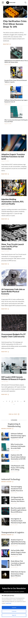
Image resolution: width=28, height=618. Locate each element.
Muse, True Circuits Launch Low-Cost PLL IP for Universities (12, 246)
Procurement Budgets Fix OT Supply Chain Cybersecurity (13, 335)
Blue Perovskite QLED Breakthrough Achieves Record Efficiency (18, 510)
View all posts (13, 414)
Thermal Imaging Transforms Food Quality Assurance (17, 488)
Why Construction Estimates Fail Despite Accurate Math (18, 446)
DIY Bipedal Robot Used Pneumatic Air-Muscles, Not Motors (17, 499)
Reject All (14, 615)
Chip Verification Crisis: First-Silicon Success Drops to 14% (15, 24)
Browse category (6, 428)
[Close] (26, 594)
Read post (6, 44)
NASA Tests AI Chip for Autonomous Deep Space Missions (18, 574)
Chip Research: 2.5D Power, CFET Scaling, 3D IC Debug (17, 467)
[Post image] (15, 12)
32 (24, 401)
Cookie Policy (8, 603)
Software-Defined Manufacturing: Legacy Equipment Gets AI (18, 435)
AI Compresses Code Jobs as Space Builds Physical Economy (13, 291)
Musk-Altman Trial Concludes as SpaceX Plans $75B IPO (18, 563)
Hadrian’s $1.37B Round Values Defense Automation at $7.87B (18, 457)
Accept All (14, 607)
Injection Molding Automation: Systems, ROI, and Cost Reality (12, 201)
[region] (14, 605)
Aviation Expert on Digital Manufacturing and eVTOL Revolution (18, 541)
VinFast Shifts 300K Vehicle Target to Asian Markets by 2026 (18, 552)
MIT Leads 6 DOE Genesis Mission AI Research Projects (13, 378)
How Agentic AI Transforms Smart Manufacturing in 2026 (18, 520)
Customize (14, 611)
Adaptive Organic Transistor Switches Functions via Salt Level (13, 156)
